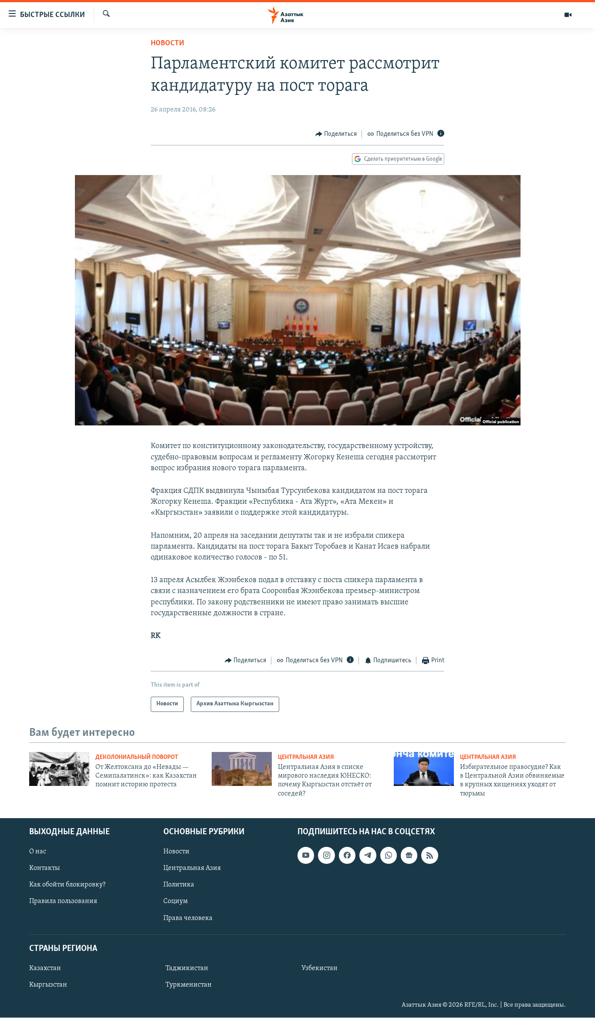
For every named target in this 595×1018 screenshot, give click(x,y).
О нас (37, 852)
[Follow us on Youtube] (306, 855)
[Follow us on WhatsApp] (388, 855)
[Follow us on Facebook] (347, 855)
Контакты (44, 868)
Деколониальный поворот (136, 757)
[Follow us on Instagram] (326, 855)
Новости (167, 43)
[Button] (336, 134)
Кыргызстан (48, 984)
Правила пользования (63, 901)
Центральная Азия (306, 757)
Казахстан (45, 968)
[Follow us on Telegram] (367, 855)
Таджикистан (187, 968)
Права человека (188, 918)
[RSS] (429, 855)
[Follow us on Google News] (409, 855)
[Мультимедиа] (568, 15)
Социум (175, 901)
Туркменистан (189, 984)
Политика (178, 885)
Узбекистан (319, 968)
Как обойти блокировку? (67, 885)
